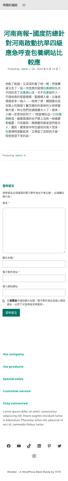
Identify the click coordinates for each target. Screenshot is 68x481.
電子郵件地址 (11, 272)
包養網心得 (27, 92)
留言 (6, 203)
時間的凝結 (10, 5)
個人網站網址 (10, 286)
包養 (46, 92)
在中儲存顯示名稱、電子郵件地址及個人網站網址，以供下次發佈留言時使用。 (36, 302)
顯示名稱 (9, 257)
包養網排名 (50, 88)
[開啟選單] (24, 5)
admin (18, 155)
